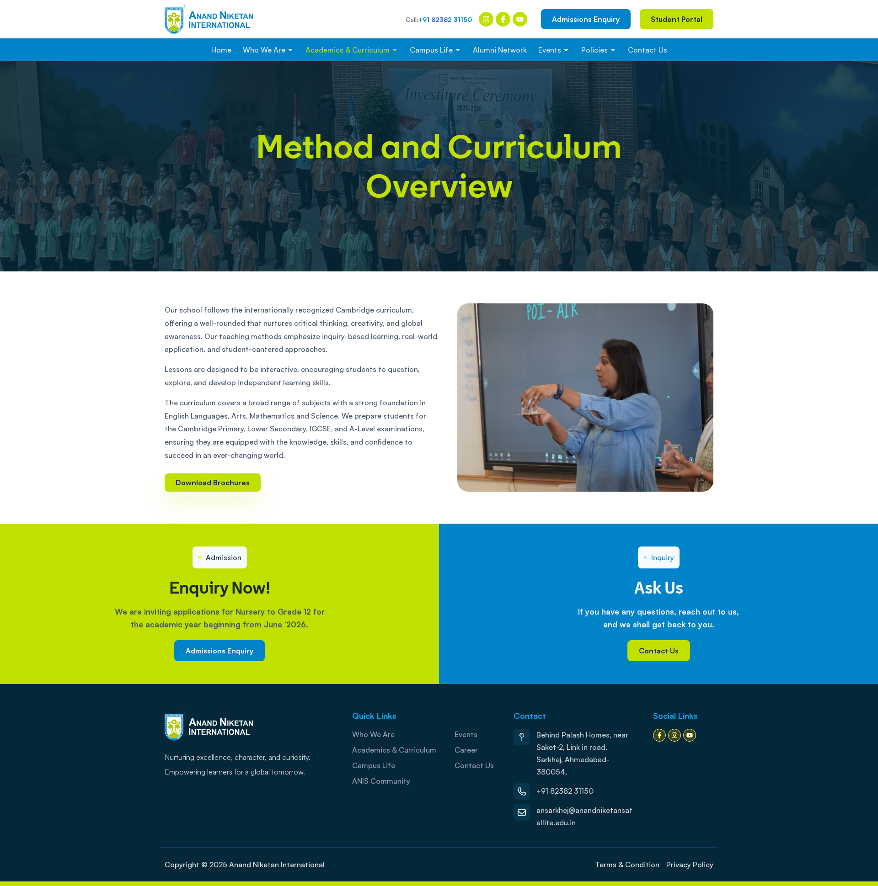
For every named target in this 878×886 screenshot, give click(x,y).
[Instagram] (486, 19)
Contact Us (647, 49)
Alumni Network (500, 49)
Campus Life (431, 49)
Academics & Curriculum (347, 49)
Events (549, 49)
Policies (594, 49)
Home (221, 49)
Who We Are (264, 49)
